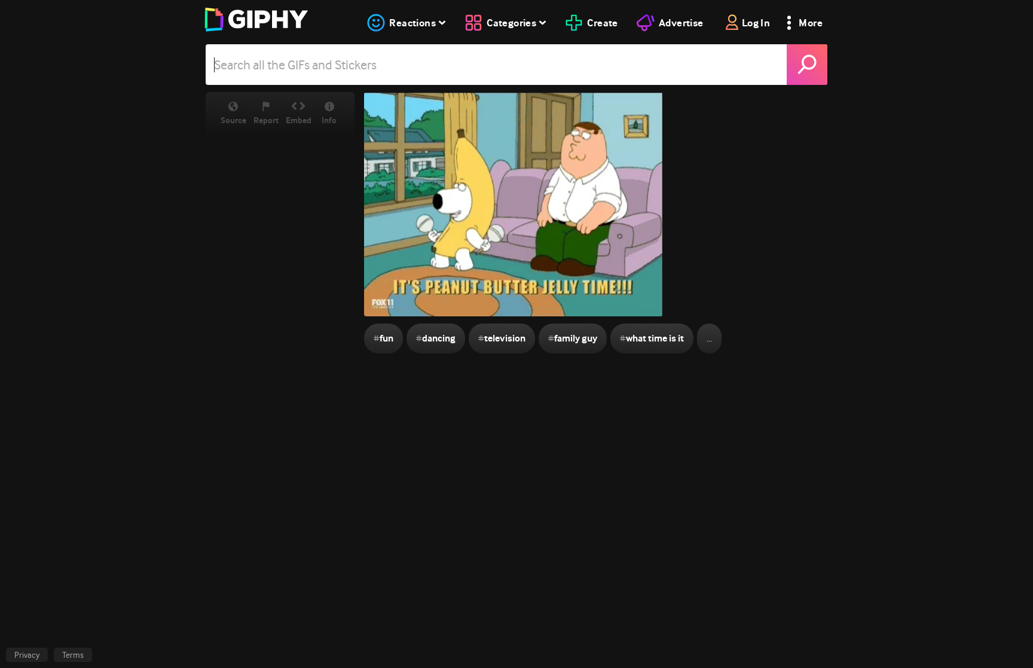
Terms (73, 655)
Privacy (26, 655)
